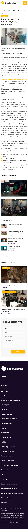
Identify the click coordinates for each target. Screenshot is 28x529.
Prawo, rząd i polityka (8, 447)
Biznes (3, 395)
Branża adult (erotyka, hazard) (10, 400)
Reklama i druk (6, 456)
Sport (3, 474)
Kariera (3, 428)
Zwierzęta (4, 502)
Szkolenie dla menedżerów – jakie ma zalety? (15, 247)
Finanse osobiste (6, 414)
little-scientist (7, 53)
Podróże (3, 442)
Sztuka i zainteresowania (9, 484)
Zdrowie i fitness (6, 498)
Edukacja (4, 409)
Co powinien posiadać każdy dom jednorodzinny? (15, 232)
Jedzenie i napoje (6, 423)
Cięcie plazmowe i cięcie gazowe (12, 194)
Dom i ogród (5, 405)
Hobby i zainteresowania (9, 419)
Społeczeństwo (6, 470)
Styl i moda (4, 479)
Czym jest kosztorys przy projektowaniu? (15, 225)
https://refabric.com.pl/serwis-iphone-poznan (14, 79)
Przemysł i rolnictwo (7, 451)
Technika (4, 16)
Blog (2, 380)
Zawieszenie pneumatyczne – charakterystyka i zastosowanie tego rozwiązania (16, 240)
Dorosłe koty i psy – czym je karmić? (11, 285)
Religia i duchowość (7, 460)
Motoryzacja (5, 432)
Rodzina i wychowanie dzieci (10, 465)
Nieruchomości (6, 437)
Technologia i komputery (9, 488)
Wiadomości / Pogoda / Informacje (12, 493)
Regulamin (4, 385)
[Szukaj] (3, 256)
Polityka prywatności (7, 383)
